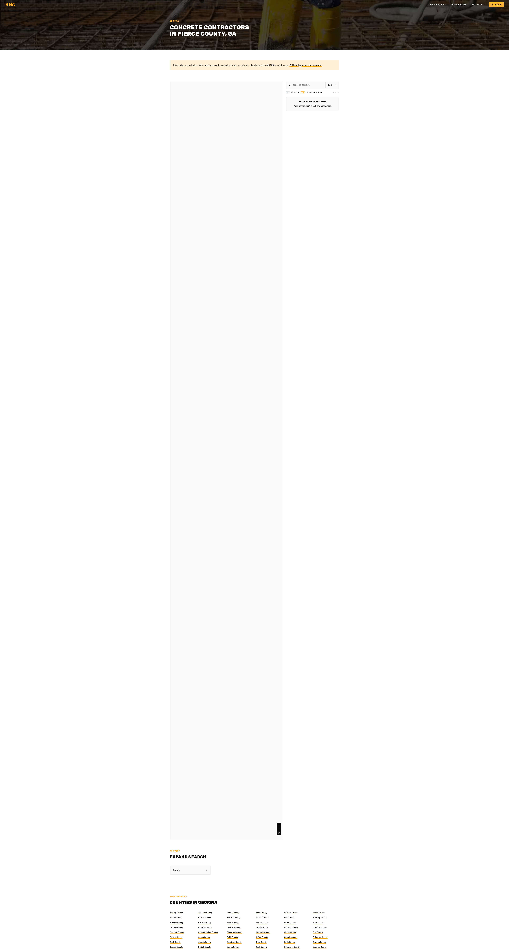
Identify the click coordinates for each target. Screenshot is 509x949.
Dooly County (261, 947)
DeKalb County (204, 947)
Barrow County (176, 918)
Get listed (294, 65)
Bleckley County (319, 918)
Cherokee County (263, 932)
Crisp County (261, 942)
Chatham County (177, 932)
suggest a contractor (312, 65)
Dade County (289, 942)
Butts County (318, 922)
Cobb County (232, 937)
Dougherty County (292, 947)
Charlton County (320, 927)
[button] (438, 4)
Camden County (205, 927)
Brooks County (204, 922)
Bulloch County (262, 922)
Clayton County (176, 937)
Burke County (290, 922)
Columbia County (320, 937)
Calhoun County (176, 927)
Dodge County (233, 947)
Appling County (176, 913)
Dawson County (319, 942)
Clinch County (204, 937)
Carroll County (262, 927)
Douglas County (319, 947)
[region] (226, 460)
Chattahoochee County (208, 932)
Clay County (318, 932)
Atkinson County (205, 913)
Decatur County (176, 947)
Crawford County (234, 942)
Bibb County (289, 918)
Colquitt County (290, 937)
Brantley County (176, 922)
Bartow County (204, 918)
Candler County (233, 927)
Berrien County (262, 918)
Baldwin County (290, 913)
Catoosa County (291, 927)
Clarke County (290, 932)
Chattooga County (234, 932)
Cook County (175, 942)
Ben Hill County (233, 918)
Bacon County (233, 913)
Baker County (261, 913)
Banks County (318, 913)
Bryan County (232, 922)
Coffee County (262, 937)
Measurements (459, 5)
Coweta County (204, 942)
